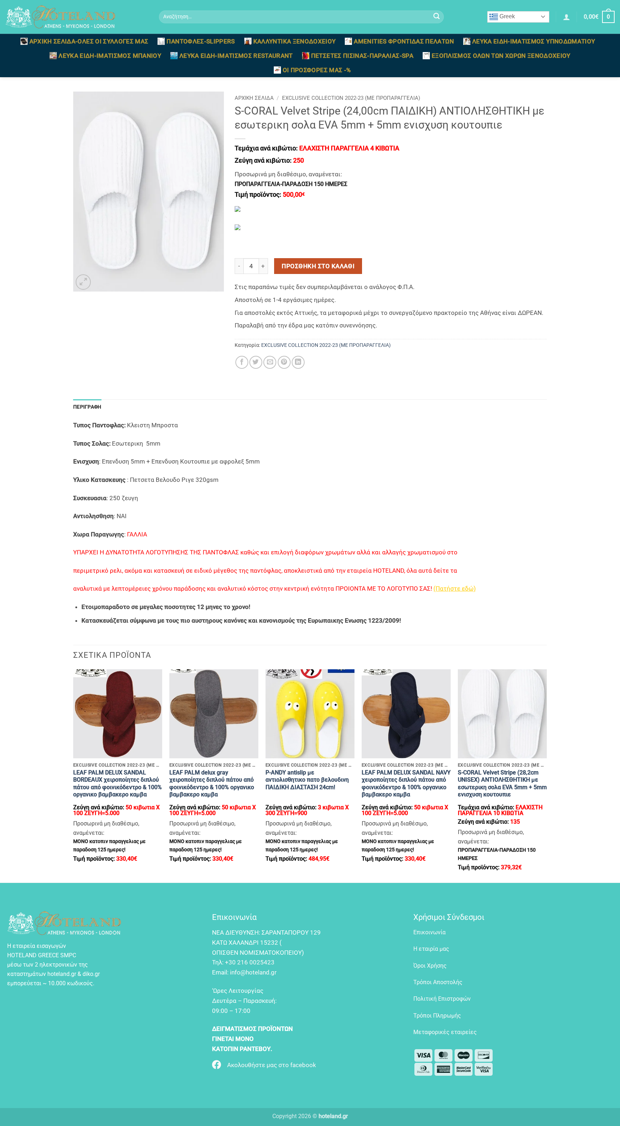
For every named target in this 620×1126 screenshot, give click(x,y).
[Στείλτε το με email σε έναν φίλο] (269, 362)
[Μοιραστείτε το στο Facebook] (241, 362)
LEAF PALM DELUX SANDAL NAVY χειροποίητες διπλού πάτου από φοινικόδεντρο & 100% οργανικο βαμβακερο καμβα (406, 783)
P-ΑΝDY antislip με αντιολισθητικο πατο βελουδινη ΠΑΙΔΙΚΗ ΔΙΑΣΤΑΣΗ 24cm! (307, 780)
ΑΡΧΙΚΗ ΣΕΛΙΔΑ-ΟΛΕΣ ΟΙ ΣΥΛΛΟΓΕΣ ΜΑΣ (89, 41)
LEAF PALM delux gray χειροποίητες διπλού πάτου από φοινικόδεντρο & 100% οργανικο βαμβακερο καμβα (211, 783)
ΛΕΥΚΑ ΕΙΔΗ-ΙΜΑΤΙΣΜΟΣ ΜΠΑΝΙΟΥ (109, 55)
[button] (566, 17)
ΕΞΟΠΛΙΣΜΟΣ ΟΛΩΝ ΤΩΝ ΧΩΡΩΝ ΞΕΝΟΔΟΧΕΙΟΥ (501, 55)
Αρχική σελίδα (254, 98)
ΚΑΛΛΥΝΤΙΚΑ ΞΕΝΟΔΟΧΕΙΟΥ (294, 41)
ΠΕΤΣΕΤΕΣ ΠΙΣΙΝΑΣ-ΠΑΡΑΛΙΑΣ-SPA (362, 55)
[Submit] (436, 17)
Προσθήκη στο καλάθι (318, 266)
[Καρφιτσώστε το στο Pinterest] (284, 362)
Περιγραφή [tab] (87, 407)
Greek (506, 16)
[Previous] (73, 775)
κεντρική (297, 588)
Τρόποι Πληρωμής (437, 1015)
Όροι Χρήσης (430, 965)
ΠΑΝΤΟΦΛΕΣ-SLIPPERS (200, 41)
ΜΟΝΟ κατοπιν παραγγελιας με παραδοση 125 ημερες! (109, 845)
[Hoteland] (76, 17)
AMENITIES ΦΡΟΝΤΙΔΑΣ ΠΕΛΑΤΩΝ (404, 41)
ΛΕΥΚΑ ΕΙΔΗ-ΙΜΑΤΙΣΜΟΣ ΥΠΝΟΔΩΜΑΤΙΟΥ (533, 41)
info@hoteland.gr (253, 972)
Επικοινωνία (429, 932)
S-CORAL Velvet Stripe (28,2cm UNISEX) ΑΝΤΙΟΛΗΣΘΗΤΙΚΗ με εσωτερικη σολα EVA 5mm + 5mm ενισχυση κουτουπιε (502, 783)
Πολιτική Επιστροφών (442, 998)
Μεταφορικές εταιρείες (445, 1032)
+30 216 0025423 (249, 962)
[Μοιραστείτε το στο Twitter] (255, 362)
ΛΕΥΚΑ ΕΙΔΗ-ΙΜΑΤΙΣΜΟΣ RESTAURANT (236, 55)
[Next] (546, 775)
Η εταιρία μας (431, 948)
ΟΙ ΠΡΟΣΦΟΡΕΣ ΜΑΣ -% (317, 70)
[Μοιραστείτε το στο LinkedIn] (298, 362)
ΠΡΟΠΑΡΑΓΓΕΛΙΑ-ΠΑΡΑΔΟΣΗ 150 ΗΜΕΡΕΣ (291, 184)
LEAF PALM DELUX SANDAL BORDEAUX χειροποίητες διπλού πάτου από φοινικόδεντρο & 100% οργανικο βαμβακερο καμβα (117, 783)
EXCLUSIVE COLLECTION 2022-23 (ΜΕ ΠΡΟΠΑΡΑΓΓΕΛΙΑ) (351, 98)
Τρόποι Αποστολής (437, 982)
